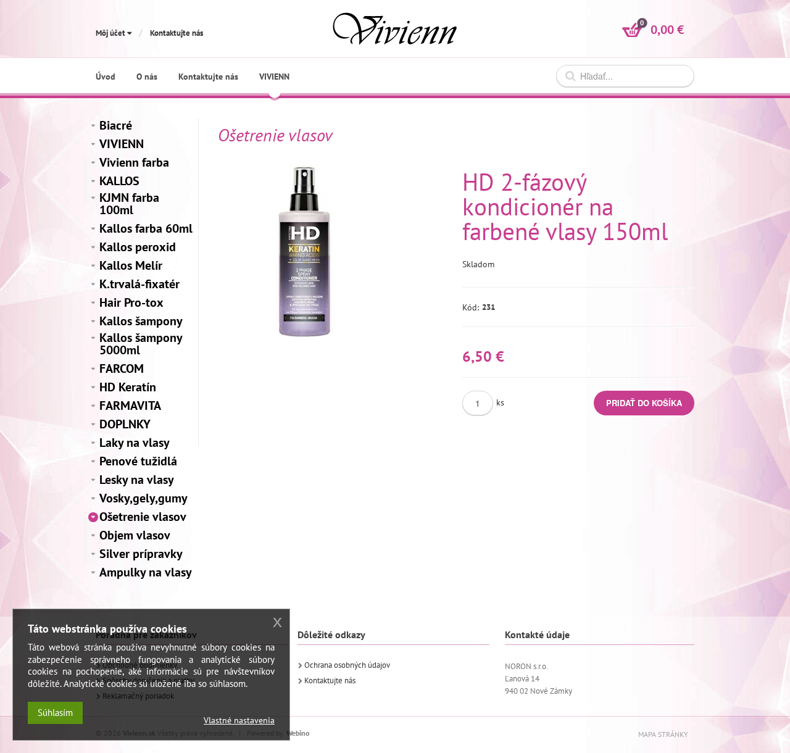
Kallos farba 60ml (146, 228)
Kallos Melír (130, 265)
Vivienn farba (134, 162)
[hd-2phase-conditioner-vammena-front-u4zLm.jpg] (304, 251)
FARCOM (121, 368)
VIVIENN (121, 144)
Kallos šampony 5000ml (140, 343)
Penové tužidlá (138, 461)
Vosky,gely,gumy (143, 498)
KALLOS (119, 181)
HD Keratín (127, 387)
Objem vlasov (134, 535)
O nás (146, 76)
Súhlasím (55, 712)
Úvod (105, 76)
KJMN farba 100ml (129, 203)
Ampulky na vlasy (145, 572)
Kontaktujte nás (176, 33)
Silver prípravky (141, 553)
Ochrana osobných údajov (347, 665)
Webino (297, 733)
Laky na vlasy (134, 442)
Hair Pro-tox (131, 302)
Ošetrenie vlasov (142, 516)
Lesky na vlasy (136, 479)
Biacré (115, 125)
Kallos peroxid (137, 247)
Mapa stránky (663, 734)
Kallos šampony (141, 321)
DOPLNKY (125, 424)
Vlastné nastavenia (239, 720)
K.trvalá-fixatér (139, 284)
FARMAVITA (130, 405)
